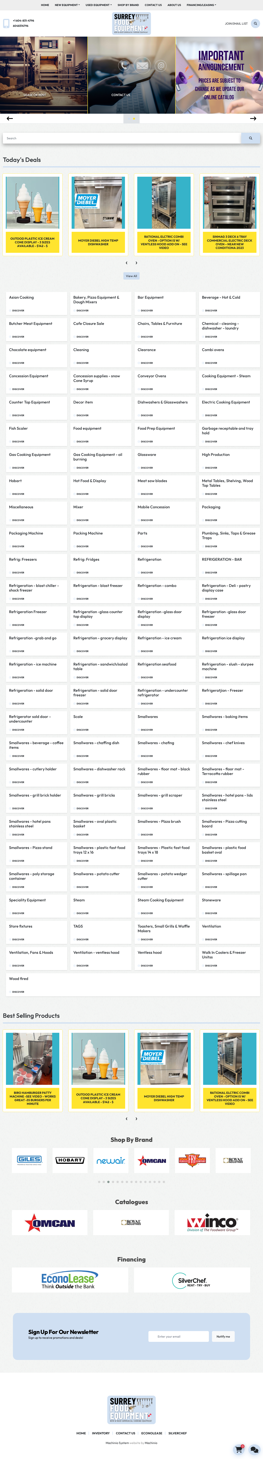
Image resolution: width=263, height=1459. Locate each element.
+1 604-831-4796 (23, 20)
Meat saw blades (152, 480)
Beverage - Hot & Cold (221, 297)
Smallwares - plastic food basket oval (224, 850)
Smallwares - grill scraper (160, 795)
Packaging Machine (26, 533)
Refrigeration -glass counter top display (98, 614)
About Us (174, 5)
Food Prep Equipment (156, 428)
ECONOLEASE (151, 1433)
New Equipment (66, 5)
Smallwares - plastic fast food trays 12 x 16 (99, 850)
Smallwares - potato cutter (96, 873)
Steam (79, 900)
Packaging (211, 506)
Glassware (147, 454)
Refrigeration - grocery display (100, 637)
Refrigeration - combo (157, 585)
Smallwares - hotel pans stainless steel (30, 823)
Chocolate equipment (27, 349)
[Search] (250, 138)
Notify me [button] (223, 1336)
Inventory (101, 1433)
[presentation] (10, 118)
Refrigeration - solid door (31, 690)
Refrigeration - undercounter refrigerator (163, 692)
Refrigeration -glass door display (160, 614)
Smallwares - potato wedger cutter (162, 876)
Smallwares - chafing (156, 742)
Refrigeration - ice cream (160, 637)
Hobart (15, 480)
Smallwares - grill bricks (94, 795)
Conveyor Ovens (152, 375)
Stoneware (211, 900)
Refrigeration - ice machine (33, 664)
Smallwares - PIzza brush (159, 821)
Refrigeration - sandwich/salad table (100, 666)
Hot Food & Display (89, 480)
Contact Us (153, 5)
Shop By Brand (128, 5)
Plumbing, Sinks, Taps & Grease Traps (228, 535)
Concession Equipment (28, 375)
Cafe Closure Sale (88, 323)
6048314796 (20, 26)
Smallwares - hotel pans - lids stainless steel (227, 797)
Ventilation (211, 926)
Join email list (236, 23)
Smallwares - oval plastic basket (95, 823)
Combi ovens (213, 349)
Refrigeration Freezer (28, 611)
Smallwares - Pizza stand (30, 847)
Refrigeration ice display (223, 637)
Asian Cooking (21, 297)
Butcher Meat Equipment (30, 323)
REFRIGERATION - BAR (222, 559)
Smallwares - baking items (225, 716)
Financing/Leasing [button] (200, 5)
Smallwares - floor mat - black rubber (164, 771)
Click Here (209, 102)
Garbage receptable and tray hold (227, 430)
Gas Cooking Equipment (30, 454)
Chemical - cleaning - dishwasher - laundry (220, 325)
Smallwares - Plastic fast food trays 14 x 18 (164, 850)
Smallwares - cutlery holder (33, 768)
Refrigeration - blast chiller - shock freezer (34, 588)
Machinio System (117, 1443)
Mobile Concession (154, 506)
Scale (78, 716)
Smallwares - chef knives (223, 742)
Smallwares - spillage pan (224, 873)
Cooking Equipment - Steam (226, 375)
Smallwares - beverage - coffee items (36, 745)
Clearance (147, 349)
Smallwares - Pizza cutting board (224, 823)
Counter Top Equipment (29, 402)
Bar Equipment (151, 297)
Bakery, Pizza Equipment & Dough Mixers (96, 299)
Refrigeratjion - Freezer (222, 690)
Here (117, 102)
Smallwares (148, 716)
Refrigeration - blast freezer (98, 585)
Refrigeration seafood (157, 664)
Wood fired (18, 978)
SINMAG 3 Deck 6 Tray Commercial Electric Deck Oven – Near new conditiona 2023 (164, 242)
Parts (142, 533)
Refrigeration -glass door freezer (224, 614)
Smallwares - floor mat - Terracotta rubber (223, 771)
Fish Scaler (18, 428)
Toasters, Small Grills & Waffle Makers (164, 928)
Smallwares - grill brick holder (35, 795)
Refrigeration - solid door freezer (95, 692)
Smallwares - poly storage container (31, 876)
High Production (216, 454)
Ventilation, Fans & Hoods (31, 952)
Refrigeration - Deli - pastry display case (226, 588)
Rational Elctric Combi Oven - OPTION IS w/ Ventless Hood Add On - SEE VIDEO (98, 242)
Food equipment (87, 428)
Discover (18, 310)
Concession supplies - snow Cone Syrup (96, 378)
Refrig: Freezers (23, 559)
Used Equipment (98, 5)
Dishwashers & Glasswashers (163, 402)
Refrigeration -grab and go (32, 637)
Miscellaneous (21, 506)
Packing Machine (88, 533)
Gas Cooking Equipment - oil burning (97, 456)
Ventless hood (150, 952)
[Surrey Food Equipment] (131, 1409)
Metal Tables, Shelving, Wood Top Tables (227, 483)
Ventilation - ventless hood (96, 952)
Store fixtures (20, 926)
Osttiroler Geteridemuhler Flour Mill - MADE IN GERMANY (230, 242)
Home (45, 5)
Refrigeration (149, 559)
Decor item (83, 402)
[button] (67, 5)
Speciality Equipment (27, 900)
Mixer (78, 506)
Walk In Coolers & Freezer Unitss (224, 954)
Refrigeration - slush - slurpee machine (228, 666)
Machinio (151, 1443)
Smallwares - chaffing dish (96, 742)
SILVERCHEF (177, 1433)
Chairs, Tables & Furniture (160, 323)
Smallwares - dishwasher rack (99, 768)
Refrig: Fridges (86, 559)
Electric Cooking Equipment (226, 402)
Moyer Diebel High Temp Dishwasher (33, 242)
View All (131, 276)
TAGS (78, 926)
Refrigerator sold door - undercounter (30, 719)
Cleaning (81, 349)
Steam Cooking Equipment (161, 900)
